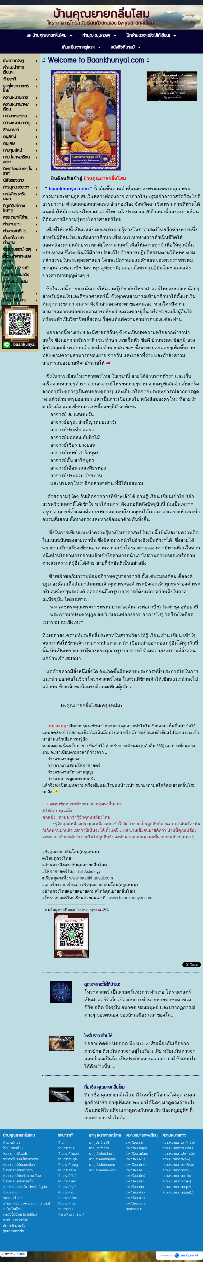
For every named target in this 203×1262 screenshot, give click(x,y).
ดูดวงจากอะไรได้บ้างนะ (102, 984)
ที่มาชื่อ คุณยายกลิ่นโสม (104, 1087)
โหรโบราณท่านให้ (98, 1035)
